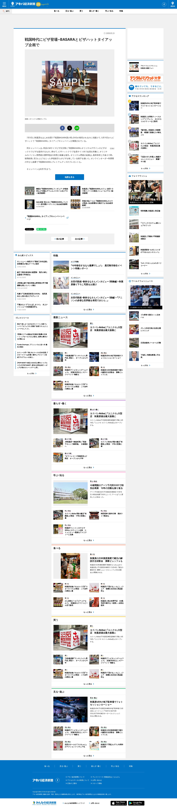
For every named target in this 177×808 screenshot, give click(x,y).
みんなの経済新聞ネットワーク (44, 803)
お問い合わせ (97, 780)
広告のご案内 (72, 783)
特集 (121, 11)
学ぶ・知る (109, 11)
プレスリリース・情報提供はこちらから (106, 777)
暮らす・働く (94, 11)
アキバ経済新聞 (23, 4)
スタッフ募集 (97, 783)
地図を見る (69, 177)
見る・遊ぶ (69, 11)
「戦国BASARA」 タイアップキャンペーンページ (46, 217)
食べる (56, 11)
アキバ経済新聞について (76, 777)
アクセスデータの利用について (78, 780)
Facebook (164, 4)
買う (81, 11)
